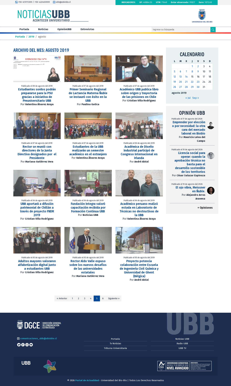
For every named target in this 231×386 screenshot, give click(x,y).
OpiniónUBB (64, 29)
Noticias (43, 29)
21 (186, 81)
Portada (24, 29)
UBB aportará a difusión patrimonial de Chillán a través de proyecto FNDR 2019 (37, 209)
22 (192, 81)
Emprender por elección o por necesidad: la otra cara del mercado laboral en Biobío (188, 127)
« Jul (187, 97)
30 (198, 87)
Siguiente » (113, 298)
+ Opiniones (205, 207)
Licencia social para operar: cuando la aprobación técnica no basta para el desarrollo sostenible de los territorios (189, 162)
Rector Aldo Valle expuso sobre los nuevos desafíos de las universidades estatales (88, 266)
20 (180, 81)
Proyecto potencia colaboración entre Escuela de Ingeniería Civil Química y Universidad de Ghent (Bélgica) (139, 268)
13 (180, 76)
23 (198, 81)
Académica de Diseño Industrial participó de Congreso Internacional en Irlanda (139, 152)
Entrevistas (87, 29)
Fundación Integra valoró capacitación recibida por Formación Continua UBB (88, 207)
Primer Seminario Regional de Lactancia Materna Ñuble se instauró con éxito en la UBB (88, 95)
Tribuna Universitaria (115, 348)
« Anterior (62, 298)
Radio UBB (182, 343)
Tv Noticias (115, 343)
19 (174, 81)
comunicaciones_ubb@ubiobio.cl (38, 338)
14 (186, 76)
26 (174, 87)
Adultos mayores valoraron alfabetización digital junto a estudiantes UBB (37, 264)
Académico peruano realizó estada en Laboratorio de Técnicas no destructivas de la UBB (139, 209)
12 (174, 76)
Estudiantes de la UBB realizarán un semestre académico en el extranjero (88, 150)
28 (186, 87)
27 (180, 87)
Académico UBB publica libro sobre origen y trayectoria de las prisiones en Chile (139, 93)
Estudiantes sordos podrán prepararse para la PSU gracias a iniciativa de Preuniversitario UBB (37, 95)
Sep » (195, 97)
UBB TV (182, 348)
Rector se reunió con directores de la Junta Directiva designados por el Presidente (37, 152)
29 (192, 87)
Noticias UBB (182, 338)
